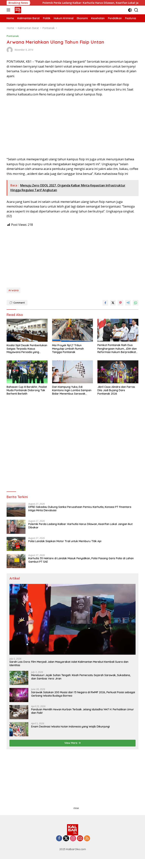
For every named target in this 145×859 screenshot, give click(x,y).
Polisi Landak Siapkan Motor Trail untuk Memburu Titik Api (64, 541)
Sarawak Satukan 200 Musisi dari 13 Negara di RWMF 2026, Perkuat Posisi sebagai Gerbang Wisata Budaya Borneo (83, 694)
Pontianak (13, 36)
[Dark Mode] (130, 10)
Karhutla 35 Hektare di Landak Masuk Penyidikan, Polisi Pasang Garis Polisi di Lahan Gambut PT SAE (81, 560)
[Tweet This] (113, 303)
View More (71, 743)
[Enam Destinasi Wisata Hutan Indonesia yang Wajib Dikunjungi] (18, 729)
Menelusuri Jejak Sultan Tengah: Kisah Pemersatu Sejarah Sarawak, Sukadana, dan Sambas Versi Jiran (80, 676)
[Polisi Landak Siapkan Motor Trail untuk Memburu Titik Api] (16, 544)
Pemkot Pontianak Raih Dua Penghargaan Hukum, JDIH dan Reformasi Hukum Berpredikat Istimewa (117, 348)
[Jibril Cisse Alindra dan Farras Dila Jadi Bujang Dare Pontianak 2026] (117, 371)
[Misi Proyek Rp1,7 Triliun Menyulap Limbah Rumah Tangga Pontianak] (72, 330)
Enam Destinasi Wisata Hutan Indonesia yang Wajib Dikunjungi (70, 726)
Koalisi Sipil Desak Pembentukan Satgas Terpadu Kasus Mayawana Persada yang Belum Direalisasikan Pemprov (27, 349)
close (76, 808)
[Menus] (9, 10)
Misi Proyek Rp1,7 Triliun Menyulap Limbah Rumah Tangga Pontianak (68, 349)
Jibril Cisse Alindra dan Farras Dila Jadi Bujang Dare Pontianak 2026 (116, 390)
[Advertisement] (72, 126)
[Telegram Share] (128, 303)
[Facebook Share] (105, 303)
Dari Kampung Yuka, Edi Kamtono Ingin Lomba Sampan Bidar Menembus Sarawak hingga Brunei (71, 390)
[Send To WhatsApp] (135, 303)
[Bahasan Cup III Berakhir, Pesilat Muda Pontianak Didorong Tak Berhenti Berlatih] (27, 371)
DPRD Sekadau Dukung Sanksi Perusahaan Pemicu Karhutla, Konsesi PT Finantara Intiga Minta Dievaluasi (79, 508)
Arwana (13, 290)
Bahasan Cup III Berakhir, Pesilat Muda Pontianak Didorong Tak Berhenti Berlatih (27, 390)
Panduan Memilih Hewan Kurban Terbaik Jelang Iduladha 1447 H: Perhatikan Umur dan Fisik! (82, 711)
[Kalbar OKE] (23, 10)
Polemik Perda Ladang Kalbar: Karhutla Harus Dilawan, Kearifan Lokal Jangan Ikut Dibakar (80, 525)
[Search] (136, 10)
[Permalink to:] (10, 49)
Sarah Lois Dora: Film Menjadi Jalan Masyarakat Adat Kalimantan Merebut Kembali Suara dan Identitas (68, 663)
